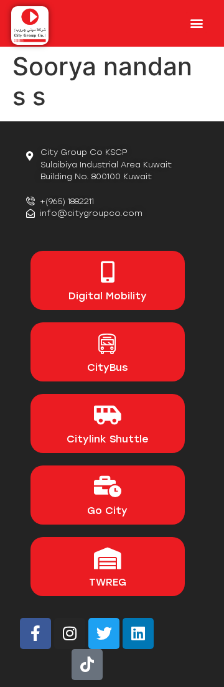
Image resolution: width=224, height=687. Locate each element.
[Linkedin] (138, 633)
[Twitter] (103, 633)
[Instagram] (69, 633)
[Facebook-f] (35, 633)
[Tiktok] (87, 664)
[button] (196, 22)
